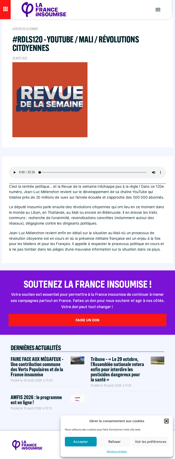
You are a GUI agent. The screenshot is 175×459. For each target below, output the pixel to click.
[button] (166, 421)
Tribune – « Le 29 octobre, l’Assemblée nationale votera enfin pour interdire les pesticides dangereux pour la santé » (117, 369)
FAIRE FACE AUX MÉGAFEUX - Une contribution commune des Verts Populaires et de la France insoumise (37, 367)
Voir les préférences (150, 442)
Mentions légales (117, 451)
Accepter (80, 442)
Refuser (114, 442)
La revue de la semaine (25, 29)
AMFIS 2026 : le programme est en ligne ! (36, 400)
